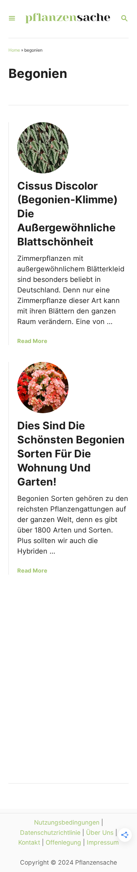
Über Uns (99, 832)
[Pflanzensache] (68, 19)
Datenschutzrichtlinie (50, 832)
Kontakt (29, 842)
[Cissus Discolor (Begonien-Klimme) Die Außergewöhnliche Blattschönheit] (42, 147)
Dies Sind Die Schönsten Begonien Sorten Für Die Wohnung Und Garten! (71, 453)
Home (14, 50)
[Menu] (12, 19)
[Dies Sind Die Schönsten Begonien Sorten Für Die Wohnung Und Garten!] (42, 387)
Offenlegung (63, 842)
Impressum (103, 842)
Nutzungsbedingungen (66, 822)
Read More (32, 340)
